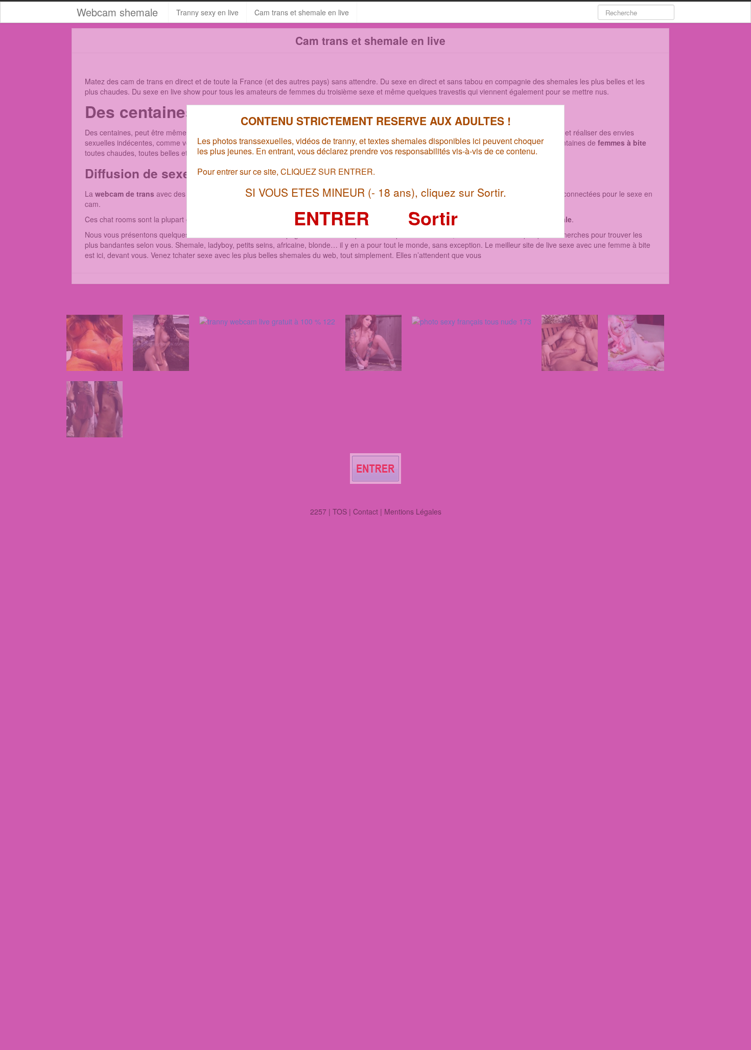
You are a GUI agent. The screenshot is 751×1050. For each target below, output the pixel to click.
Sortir (433, 217)
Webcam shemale (117, 12)
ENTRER (331, 217)
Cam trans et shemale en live (301, 12)
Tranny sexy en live (207, 12)
